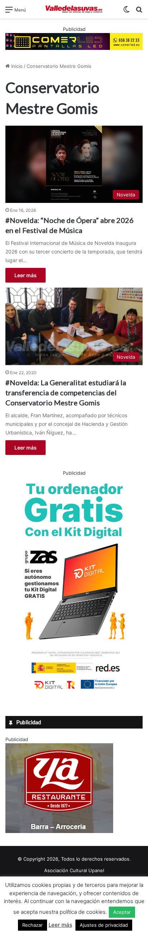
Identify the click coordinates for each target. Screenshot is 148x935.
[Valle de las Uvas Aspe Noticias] (74, 9)
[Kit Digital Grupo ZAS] (74, 690)
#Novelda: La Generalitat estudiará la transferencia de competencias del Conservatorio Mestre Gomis (65, 392)
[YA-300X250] (59, 831)
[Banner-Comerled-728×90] (74, 41)
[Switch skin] (126, 12)
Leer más (25, 275)
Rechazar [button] (32, 925)
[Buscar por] (139, 12)
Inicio (16, 66)
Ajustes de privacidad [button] (104, 925)
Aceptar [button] (122, 912)
